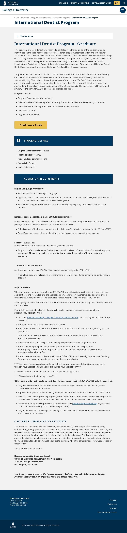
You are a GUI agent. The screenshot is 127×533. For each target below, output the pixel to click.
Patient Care (112, 504)
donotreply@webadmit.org (84, 403)
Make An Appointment (79, 3)
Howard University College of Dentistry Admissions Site (52, 317)
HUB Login (63, 3)
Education (113, 500)
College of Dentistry (15, 10)
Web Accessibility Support (107, 512)
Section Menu (27, 36)
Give (116, 3)
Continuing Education (101, 3)
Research (113, 508)
